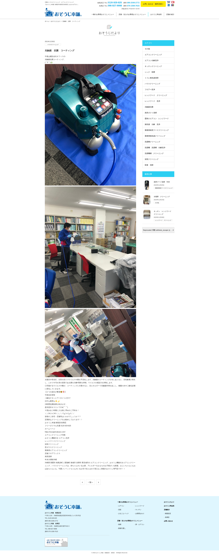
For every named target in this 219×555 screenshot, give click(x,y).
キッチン (138, 509)
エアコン (121, 506)
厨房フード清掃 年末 (162, 182)
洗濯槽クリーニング (152, 142)
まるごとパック (123, 513)
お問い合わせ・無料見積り (153, 4)
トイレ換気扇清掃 (151, 78)
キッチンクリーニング (153, 66)
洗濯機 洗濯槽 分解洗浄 (155, 148)
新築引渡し (122, 528)
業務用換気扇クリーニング (155, 136)
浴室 (119, 509)
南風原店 (168, 513)
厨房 (119, 524)
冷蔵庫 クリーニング (162, 196)
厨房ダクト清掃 (151, 113)
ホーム (47, 21)
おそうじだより (55, 21)
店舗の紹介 (170, 14)
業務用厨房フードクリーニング (157, 130)
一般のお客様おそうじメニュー (103, 14)
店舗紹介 (167, 509)
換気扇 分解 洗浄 (152, 124)
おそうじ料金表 (156, 14)
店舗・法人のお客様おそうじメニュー (132, 14)
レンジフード (139, 506)
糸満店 (167, 517)
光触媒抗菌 (149, 107)
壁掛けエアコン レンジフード (157, 118)
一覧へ (90, 482)
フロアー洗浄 (150, 89)
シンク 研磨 (150, 72)
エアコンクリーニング (153, 55)
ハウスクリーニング (53, 44)
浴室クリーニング (151, 159)
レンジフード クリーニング (156, 95)
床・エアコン (139, 524)
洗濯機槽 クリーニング (154, 153)
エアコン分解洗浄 (151, 60)
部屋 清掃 (149, 165)
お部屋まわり (139, 513)
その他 (147, 49)
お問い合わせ (168, 521)
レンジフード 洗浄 (152, 101)
